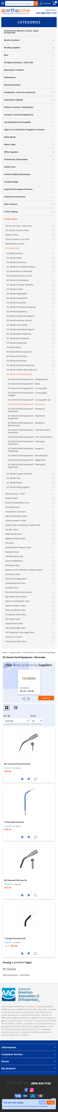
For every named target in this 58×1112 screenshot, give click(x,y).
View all (46, 697)
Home (5, 652)
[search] (36, 3)
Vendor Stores (15, 652)
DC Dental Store (29, 652)
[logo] (15, 11)
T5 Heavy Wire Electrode (14, 822)
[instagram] (32, 1090)
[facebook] (26, 1090)
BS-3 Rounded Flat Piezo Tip (15, 880)
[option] (29, 682)
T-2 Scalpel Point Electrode (15, 938)
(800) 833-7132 (41, 1083)
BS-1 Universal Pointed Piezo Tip (17, 764)
